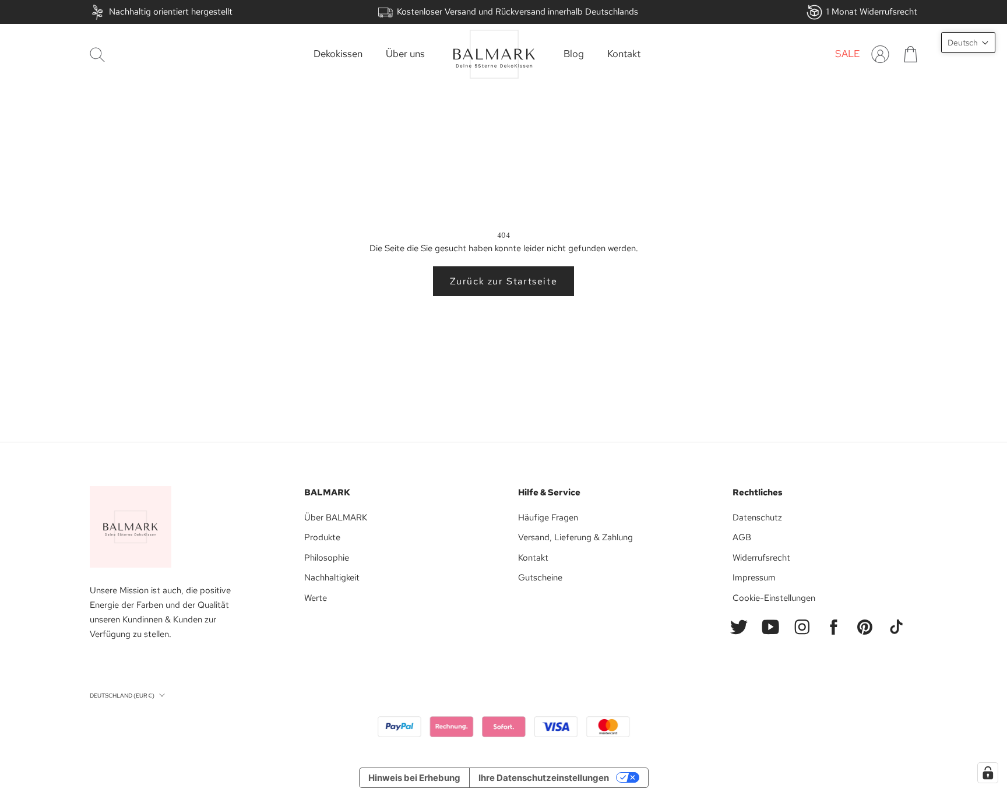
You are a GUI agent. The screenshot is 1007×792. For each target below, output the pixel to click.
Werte (315, 598)
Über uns (405, 54)
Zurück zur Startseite (504, 281)
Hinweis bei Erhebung (414, 777)
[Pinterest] (865, 627)
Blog (574, 54)
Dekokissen (338, 54)
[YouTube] (770, 627)
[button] (968, 42)
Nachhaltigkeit (332, 577)
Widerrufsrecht (761, 558)
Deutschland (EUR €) (122, 695)
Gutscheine (540, 577)
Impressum (754, 577)
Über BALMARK (335, 517)
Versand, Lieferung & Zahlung (575, 537)
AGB (742, 537)
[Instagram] (802, 627)
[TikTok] (896, 627)
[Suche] (97, 54)
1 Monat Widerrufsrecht (871, 11)
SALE (847, 54)
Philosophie (326, 558)
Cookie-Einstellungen (774, 598)
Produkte (322, 537)
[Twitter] (739, 627)
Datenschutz (757, 517)
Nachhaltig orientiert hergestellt (171, 11)
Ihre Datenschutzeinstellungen (543, 777)
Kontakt (623, 54)
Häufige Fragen (548, 517)
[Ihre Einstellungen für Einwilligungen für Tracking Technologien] (988, 773)
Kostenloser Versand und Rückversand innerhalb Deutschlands (517, 11)
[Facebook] (833, 627)
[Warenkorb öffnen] (910, 54)
